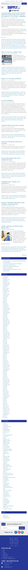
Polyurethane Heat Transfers (9, 477)
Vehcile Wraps (21, 43)
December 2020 (6, 308)
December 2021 (6, 294)
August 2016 (5, 370)
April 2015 (5, 389)
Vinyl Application (10, 70)
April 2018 (5, 343)
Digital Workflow (22, 40)
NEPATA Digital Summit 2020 (11, 52)
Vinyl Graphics (8, 45)
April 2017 (5, 359)
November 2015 (6, 382)
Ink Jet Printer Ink (6, 459)
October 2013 (5, 411)
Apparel (7, 39)
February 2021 (6, 305)
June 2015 (5, 386)
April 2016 (5, 376)
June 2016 (5, 373)
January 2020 (5, 319)
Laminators (24, 42)
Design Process (6, 439)
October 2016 (5, 367)
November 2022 (6, 291)
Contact (4, 552)
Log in (4, 515)
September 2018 (6, 338)
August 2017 (5, 353)
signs (7, 48)
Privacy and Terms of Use (8, 557)
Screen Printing (6, 483)
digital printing (14, 46)
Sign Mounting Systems (8, 487)
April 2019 (5, 329)
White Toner (5, 507)
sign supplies (17, 73)
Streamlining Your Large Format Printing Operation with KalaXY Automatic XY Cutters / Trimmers (13, 14)
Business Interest (16, 117)
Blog (3, 551)
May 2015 (5, 387)
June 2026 (5, 278)
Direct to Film (3, 42)
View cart (7, 1)
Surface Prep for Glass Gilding (12, 125)
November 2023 (6, 284)
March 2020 (5, 318)
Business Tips (6, 432)
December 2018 (6, 333)
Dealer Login (5, 554)
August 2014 (5, 397)
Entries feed (5, 516)
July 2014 (5, 399)
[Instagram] (19, 533)
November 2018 (6, 335)
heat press (5, 452)
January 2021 (5, 306)
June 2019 (5, 326)
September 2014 (6, 396)
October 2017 (5, 350)
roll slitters (7, 73)
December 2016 (6, 365)
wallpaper (16, 48)
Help (17, 1)
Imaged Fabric (6, 457)
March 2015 (5, 390)
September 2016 (6, 369)
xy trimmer (24, 48)
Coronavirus (5, 436)
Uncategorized (4, 136)
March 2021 (5, 304)
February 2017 (6, 362)
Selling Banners (7, 101)
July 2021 (5, 298)
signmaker (3, 48)
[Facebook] (15, 533)
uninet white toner (7, 496)
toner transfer (6, 491)
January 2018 (5, 346)
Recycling (5, 481)
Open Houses (6, 470)
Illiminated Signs (6, 456)
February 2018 (6, 345)
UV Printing (16, 43)
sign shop (24, 46)
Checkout (20, 1)
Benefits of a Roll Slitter (8, 268)
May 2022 (5, 292)
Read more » (3, 37)
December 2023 (6, 282)
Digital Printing (16, 40)
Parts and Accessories (7, 473)
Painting (4, 471)
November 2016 (6, 366)
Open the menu (2, 7)
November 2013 (6, 410)
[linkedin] (22, 533)
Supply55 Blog (16, 7)
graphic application (14, 95)
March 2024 (5, 281)
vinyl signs (23, 154)
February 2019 (6, 332)
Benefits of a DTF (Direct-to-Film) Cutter (11, 266)
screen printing (21, 197)
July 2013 (5, 416)
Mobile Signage (6, 464)
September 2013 (6, 413)
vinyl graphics (10, 48)
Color (4, 433)
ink (20, 219)
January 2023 (5, 289)
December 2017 (6, 348)
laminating (20, 95)
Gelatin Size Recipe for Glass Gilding (11, 142)
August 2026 (5, 277)
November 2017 (6, 349)
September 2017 (6, 352)
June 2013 (5, 417)
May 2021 (5, 301)
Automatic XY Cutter (7, 46)
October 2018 (5, 336)
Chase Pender (7, 17)
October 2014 (5, 394)
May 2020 (5, 316)
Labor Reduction (6, 460)
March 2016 (5, 377)
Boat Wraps (19, 39)
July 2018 (5, 339)
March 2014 (5, 404)
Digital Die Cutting (6, 440)
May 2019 (5, 328)
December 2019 (6, 321)
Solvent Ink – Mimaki (7, 490)
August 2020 (5, 313)
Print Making (5, 479)
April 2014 (5, 403)
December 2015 (6, 380)
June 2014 (5, 400)
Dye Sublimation (10, 42)
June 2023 (5, 286)
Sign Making (3, 43)
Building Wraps (14, 247)
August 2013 (5, 414)
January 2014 (5, 407)
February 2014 (6, 406)
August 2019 (5, 325)
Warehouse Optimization (8, 506)
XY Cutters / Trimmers (20, 45)
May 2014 (5, 401)
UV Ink (4, 497)
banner (2, 95)
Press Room (5, 555)
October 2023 (5, 285)
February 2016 (6, 379)
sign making (19, 46)
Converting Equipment (8, 40)
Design (4, 437)
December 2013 (6, 409)
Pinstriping (5, 476)
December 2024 (6, 279)
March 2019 (5, 330)
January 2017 (5, 363)
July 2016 (5, 372)
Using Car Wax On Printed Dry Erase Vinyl (12, 227)
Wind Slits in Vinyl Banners (11, 78)
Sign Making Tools (9, 43)
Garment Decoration (7, 450)
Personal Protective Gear (8, 474)
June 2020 (5, 315)
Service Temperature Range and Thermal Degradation (12, 203)
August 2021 (5, 296)
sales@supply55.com (8, 566)
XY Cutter (19, 48)
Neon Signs (5, 467)
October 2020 (5, 311)
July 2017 (5, 355)
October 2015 (5, 383)
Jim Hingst (7, 80)
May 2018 (5, 342)
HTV (12, 68)
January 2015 (5, 393)
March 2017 (5, 360)
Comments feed (6, 517)
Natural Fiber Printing (7, 466)
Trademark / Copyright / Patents (9, 558)
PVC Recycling (6, 480)
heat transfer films (14, 71)
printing (18, 152)
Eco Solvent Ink (22, 92)
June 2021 (5, 299)
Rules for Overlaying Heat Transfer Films (11, 159)
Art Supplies (5, 425)
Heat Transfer (8, 71)
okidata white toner (7, 469)
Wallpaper (14, 45)
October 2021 (5, 295)
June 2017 (5, 356)
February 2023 (6, 288)
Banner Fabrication (12, 39)
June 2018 (5, 340)
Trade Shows (5, 493)
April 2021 (5, 302)
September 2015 (6, 384)
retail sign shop (12, 136)
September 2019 (6, 323)
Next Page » (24, 255)
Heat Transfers (8, 68)
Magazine (5, 463)
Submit (23, 528)
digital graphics (6, 249)
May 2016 (5, 374)
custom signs (6, 197)
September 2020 (6, 312)
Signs (7, 152)
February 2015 (6, 392)
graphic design (13, 119)
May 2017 (5, 357)
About (4, 550)
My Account (12, 1)
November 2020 (6, 309)
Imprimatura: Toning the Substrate (10, 182)
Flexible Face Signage (17, 42)
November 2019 (6, 322)
